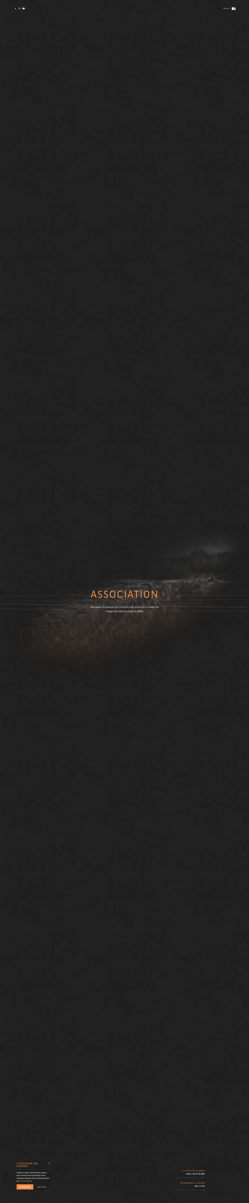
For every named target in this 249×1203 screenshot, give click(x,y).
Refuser (41, 1187)
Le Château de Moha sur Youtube (24, 9)
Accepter (25, 1187)
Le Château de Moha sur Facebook (16, 9)
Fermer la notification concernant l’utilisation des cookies (49, 1163)
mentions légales (26, 1181)
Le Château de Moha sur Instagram (20, 9)
